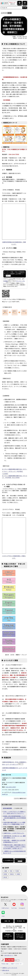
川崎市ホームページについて (9, 967)
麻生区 (5, 877)
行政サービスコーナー (17, 963)
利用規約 (8, 281)
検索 (25, 7)
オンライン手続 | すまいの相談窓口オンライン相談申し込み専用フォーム (14, 273)
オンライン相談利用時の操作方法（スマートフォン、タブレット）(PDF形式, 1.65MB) (14, 471)
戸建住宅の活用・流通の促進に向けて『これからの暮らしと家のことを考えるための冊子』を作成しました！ (14, 846)
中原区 (17, 871)
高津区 (5, 874)
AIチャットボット (20, 860)
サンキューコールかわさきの (20, 936)
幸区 (11, 871)
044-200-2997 (11, 787)
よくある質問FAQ (8, 860)
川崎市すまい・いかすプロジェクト (13, 833)
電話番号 (8, 936)
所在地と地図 (5, 963)
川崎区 (5, 871)
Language (20, 4)
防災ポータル (12, 3)
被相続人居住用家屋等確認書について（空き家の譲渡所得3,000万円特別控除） (14, 818)
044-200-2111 (8, 955)
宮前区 (12, 874)
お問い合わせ (5, 970)
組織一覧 (7, 921)
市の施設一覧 (21, 921)
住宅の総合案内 (7, 808)
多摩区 (18, 874)
